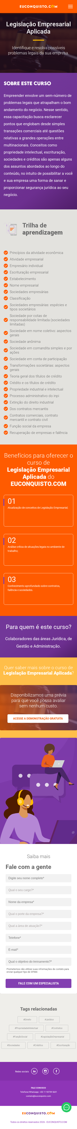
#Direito (27, 1019)
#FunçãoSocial (20, 1036)
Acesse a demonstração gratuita (38, 718)
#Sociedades (13, 1045)
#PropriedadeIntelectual (26, 1028)
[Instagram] (45, 1071)
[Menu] (70, 6)
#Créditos (38, 1045)
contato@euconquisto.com (38, 1096)
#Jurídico (49, 1019)
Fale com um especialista (38, 983)
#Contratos (56, 1028)
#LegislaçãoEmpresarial (52, 1036)
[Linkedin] (34, 1071)
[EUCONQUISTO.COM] (38, 6)
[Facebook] (56, 1071)
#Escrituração (63, 1045)
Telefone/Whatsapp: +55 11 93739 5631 (38, 1092)
